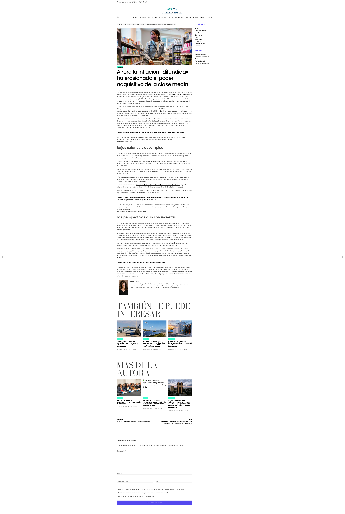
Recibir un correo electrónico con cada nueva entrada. (136, 496)
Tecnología (179, 17)
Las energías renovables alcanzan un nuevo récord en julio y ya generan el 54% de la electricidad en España (154, 344)
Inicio (135, 17)
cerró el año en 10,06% (178, 94)
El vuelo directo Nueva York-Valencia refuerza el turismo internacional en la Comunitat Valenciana (128, 344)
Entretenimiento (198, 17)
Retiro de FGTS (137, 235)
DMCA (197, 59)
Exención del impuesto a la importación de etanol (154, 237)
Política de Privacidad (202, 63)
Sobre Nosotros (200, 54)
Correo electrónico (124, 481)
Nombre (120, 473)
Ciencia (170, 17)
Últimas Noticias (144, 17)
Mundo (154, 17)
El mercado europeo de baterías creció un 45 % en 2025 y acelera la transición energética (180, 344)
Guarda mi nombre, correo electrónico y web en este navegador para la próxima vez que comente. (151, 489)
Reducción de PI (178, 235)
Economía (162, 17)
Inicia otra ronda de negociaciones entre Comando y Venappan (129, 402)
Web (157, 481)
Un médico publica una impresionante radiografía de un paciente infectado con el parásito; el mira (154, 403)
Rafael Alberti (132, 349)
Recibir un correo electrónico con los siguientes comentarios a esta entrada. (143, 493)
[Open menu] (118, 17)
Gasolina (163, 111)
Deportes (188, 17)
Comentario (121, 451)
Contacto (209, 17)
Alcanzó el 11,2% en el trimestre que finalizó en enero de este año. (158, 185)
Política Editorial (200, 61)
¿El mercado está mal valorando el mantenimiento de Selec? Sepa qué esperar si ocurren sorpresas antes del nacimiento (179, 403)
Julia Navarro (130, 90)
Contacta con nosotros (202, 57)
